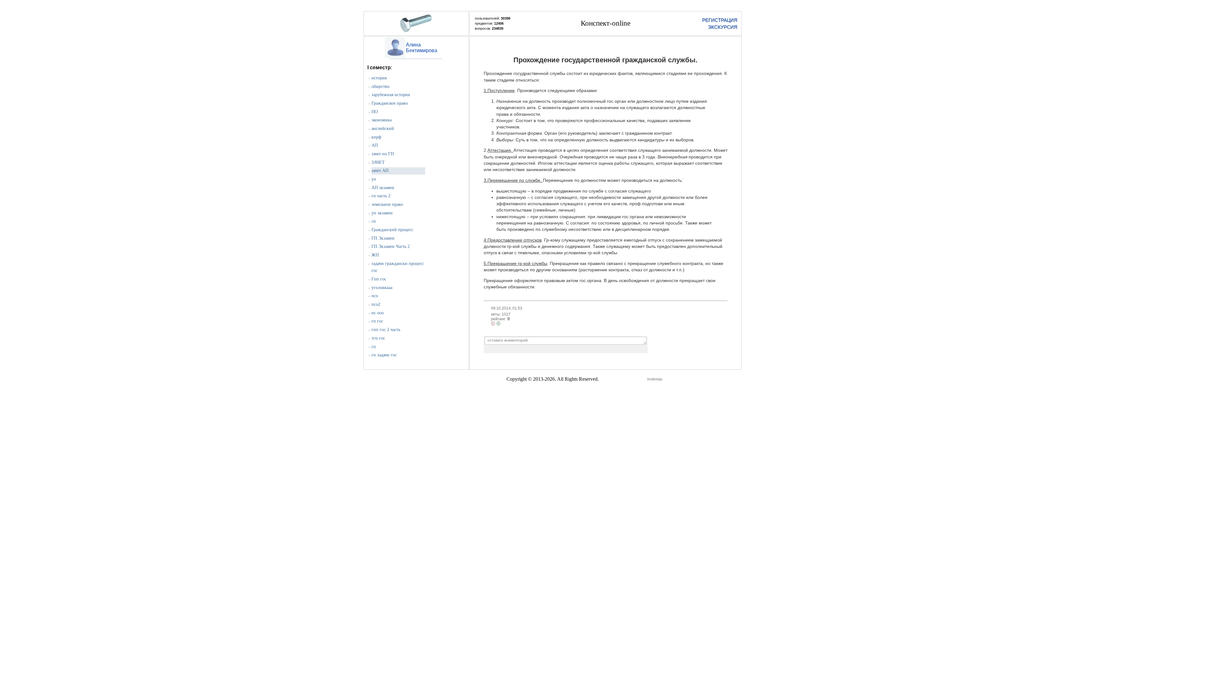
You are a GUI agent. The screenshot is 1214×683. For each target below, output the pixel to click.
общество (380, 86)
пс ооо (377, 313)
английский (382, 128)
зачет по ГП (382, 153)
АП (374, 145)
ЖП (375, 255)
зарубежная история (390, 94)
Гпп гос (378, 279)
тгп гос (378, 338)
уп (373, 179)
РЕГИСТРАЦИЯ (719, 20)
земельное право (387, 204)
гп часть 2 (380, 196)
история (379, 78)
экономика (381, 120)
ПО (374, 111)
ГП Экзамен (383, 238)
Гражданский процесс (392, 229)
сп (373, 221)
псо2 (375, 304)
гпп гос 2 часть (385, 329)
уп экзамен (382, 213)
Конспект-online (605, 23)
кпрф (376, 137)
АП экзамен (382, 187)
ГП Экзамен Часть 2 (390, 246)
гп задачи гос (384, 355)
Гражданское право (389, 103)
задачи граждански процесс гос (397, 267)
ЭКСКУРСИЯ (722, 27)
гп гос (377, 321)
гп (373, 346)
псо (374, 295)
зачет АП (380, 170)
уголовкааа (381, 287)
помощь (654, 379)
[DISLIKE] (493, 323)
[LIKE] (498, 323)
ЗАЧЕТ (378, 162)
